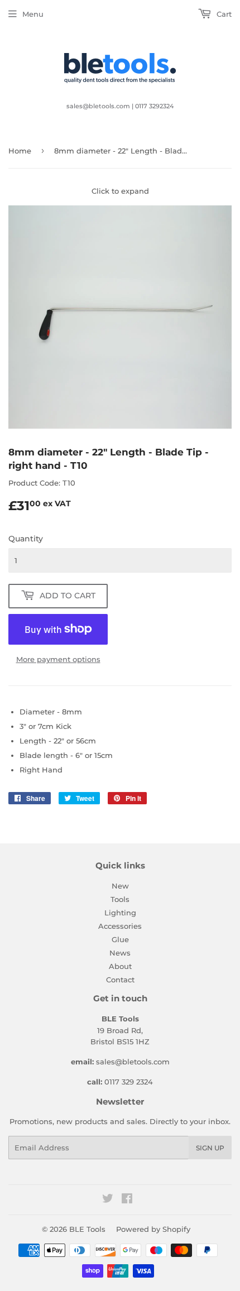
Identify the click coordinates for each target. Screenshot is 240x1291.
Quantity (25, 539)
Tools (120, 899)
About (120, 966)
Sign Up (210, 1148)
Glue (120, 939)
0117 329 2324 (128, 1081)
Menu (33, 13)
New (120, 885)
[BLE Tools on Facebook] (127, 1200)
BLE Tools (87, 1229)
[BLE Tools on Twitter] (107, 1200)
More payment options (58, 659)
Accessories (120, 926)
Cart (223, 13)
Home (19, 150)
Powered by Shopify (153, 1229)
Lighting (120, 912)
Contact (120, 979)
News (120, 952)
